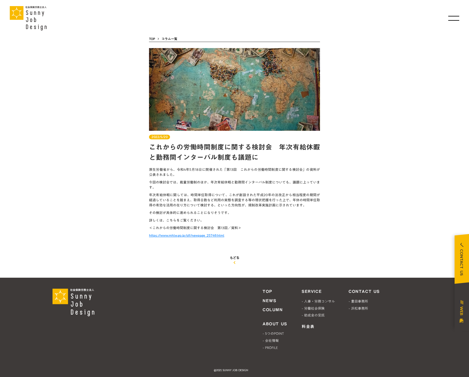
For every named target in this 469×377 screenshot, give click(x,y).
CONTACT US (364, 291)
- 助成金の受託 (313, 315)
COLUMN (273, 309)
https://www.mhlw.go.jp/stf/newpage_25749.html (186, 235)
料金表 (308, 326)
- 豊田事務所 (358, 301)
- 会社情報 (271, 340)
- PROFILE (270, 347)
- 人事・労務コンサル (318, 301)
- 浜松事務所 (358, 308)
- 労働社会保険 (313, 308)
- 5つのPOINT (273, 333)
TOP (152, 39)
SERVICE (312, 291)
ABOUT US (275, 323)
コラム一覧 (169, 39)
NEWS (269, 300)
